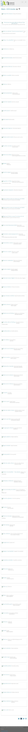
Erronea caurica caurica (18, 137)
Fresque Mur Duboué (17, 13)
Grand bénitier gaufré (17, 604)
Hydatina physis (14, 110)
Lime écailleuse (12, 339)
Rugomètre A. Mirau (16, 181)
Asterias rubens (16, 376)
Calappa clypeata (13, 675)
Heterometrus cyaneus (17, 242)
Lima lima (11, 340)
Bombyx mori (4, 492)
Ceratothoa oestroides (17, 560)
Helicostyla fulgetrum (17, 128)
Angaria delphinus (14, 436)
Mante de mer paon (16, 516)
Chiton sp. (10, 586)
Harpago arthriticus (14, 270)
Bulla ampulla (11, 119)
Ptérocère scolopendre (17, 260)
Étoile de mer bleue (15, 154)
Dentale (8, 577)
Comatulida (10, 393)
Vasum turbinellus (14, 648)
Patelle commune (14, 304)
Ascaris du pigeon (14, 172)
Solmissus (13, 702)
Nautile (7, 630)
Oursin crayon (12, 401)
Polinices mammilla (15, 75)
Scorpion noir (11, 542)
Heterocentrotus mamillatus (15, 402)
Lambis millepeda (16, 261)
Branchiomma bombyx (17, 57)
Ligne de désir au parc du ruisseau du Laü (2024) (11, 208)
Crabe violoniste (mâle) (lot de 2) (17, 533)
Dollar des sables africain (19, 463)
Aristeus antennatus (13, 658)
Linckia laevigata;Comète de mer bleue (19, 155)
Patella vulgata (13, 305)
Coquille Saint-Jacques (15, 357)
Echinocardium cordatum (15, 420)
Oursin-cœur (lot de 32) (15, 419)
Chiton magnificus (9, 596)
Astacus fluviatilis (10, 508)
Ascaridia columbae (14, 173)
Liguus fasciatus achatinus (20, 295)
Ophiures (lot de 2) (17, 480)
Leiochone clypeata (15, 101)
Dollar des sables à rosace (19, 410)
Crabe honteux (12, 674)
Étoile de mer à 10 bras (18, 383)
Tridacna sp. (9, 164)
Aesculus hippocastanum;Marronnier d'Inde (9, 237)
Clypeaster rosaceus (18, 411)
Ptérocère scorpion (15, 251)
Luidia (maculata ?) (17, 384)
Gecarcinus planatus (16, 498)
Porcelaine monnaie (16, 145)
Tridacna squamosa (16, 605)
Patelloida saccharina (18, 314)
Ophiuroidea (4, 474)
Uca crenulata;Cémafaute (15, 534)
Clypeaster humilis (17, 464)
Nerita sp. (9, 84)
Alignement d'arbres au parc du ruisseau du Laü (11, 217)
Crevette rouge (12, 657)
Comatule (9, 392)
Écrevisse (9, 507)
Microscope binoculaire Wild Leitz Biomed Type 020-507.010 (13, 24)
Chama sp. (10, 640)
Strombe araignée (14, 269)
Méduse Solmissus (14, 701)
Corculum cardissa (17, 349)
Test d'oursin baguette (18, 366)
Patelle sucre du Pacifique (19, 313)
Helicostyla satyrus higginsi (20, 278)
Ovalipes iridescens (15, 692)
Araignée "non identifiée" (18, 551)
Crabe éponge (12, 524)
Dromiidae (11, 525)
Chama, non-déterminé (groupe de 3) (15, 639)
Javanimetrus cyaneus (17, 243)
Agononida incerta (14, 683)
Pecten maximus (13, 358)
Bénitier (8, 163)
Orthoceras (10, 622)
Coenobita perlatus (15, 665)
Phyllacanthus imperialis (18, 367)
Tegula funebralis (14, 445)
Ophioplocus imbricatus (18, 481)
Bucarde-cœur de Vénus (18, 348)
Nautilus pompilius (9, 631)
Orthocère (10, 621)
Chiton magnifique (9, 595)
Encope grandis (13, 454)
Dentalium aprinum (10, 578)
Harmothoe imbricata (17, 66)
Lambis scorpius (14, 252)
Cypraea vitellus (5, 324)
